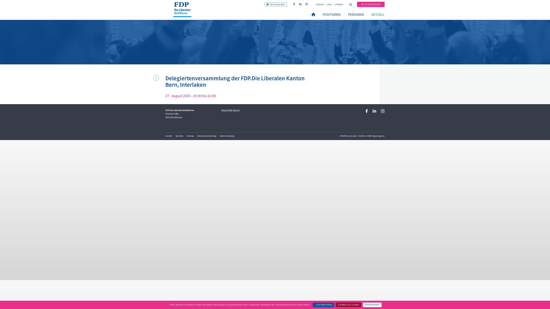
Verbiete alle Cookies (349, 305)
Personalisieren (372, 305)
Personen (356, 14)
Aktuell (378, 14)
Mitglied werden (370, 4)
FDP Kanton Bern (277, 4)
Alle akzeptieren (324, 305)
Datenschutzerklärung (206, 136)
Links (329, 4)
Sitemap (190, 136)
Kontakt (320, 4)
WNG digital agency (376, 136)
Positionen (332, 14)
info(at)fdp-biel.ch (230, 110)
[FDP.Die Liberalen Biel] (183, 5)
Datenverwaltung (227, 136)
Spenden (339, 4)
